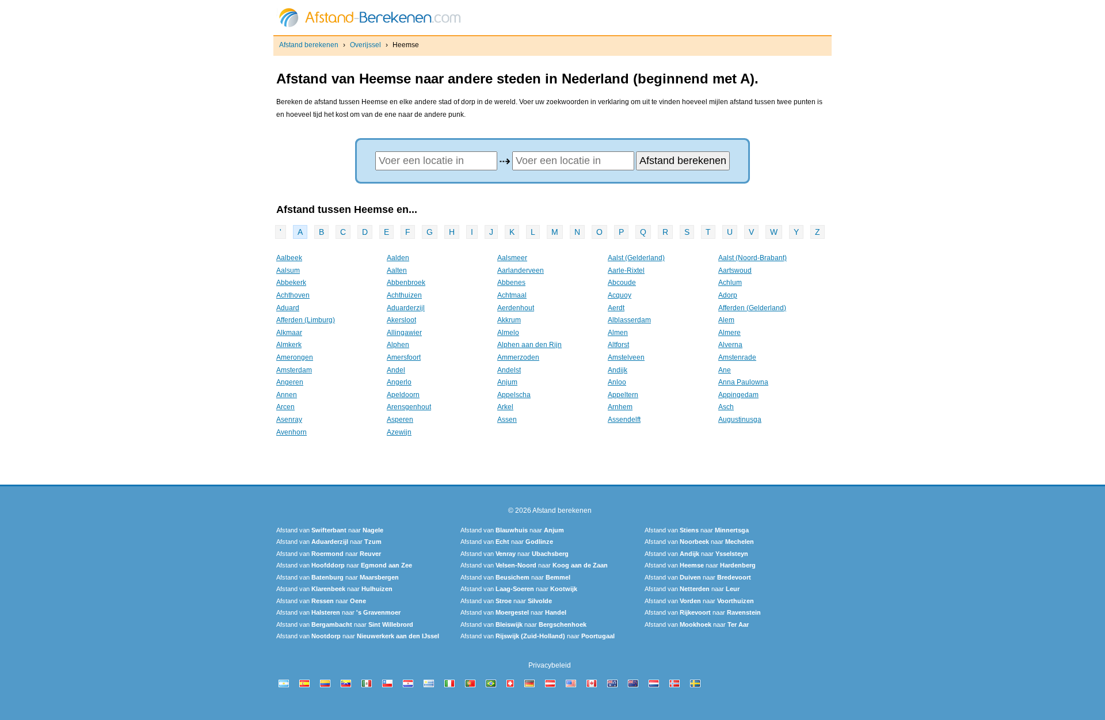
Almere (729, 333)
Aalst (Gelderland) (636, 258)
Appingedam (738, 395)
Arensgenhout (409, 407)
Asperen (400, 420)
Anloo (617, 382)
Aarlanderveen (520, 270)
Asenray (289, 420)
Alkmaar (289, 333)
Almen (618, 333)
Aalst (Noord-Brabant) (752, 258)
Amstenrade (737, 357)
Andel (396, 370)
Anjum (507, 382)
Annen (286, 395)
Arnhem (620, 407)
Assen (507, 420)
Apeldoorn (403, 395)
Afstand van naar (329, 530)
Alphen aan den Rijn (529, 345)
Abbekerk (291, 283)
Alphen (398, 345)
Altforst (618, 345)
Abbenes (511, 283)
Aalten (397, 270)
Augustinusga (739, 420)
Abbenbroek (406, 283)
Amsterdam (294, 370)
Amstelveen (626, 357)
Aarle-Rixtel (626, 270)
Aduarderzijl (406, 308)
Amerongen (294, 357)
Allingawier (404, 333)
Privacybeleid (549, 665)
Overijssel (365, 45)
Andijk (617, 370)
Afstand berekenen (308, 45)
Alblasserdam (629, 320)
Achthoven (293, 295)
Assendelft (624, 420)
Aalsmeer (512, 258)
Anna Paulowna (743, 382)
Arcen (285, 407)
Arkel (505, 407)
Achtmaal (512, 295)
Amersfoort (404, 357)
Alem (726, 320)
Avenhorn (291, 432)
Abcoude (622, 283)
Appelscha (514, 395)
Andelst (509, 370)
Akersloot (401, 320)
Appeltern (623, 395)
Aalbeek (289, 258)
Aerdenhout (515, 308)
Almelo (508, 333)
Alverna (730, 345)
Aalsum (288, 270)
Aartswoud (735, 270)
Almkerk (289, 345)
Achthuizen (404, 295)
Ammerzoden (518, 357)
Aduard (287, 308)
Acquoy (619, 295)
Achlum (730, 283)
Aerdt (616, 308)
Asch (726, 407)
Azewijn (399, 432)
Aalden (398, 258)
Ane (724, 370)
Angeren (289, 382)
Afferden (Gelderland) (752, 308)
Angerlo (399, 382)
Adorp (727, 295)
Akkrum (509, 320)
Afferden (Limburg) (305, 320)
